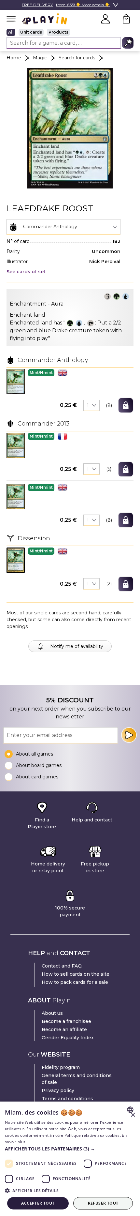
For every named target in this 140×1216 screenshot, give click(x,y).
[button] (16, 381)
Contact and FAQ (62, 966)
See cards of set (26, 272)
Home (14, 58)
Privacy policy (58, 1090)
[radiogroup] (70, 32)
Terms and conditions (67, 1099)
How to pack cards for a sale (75, 982)
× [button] (132, 1115)
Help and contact (92, 820)
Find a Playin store (42, 823)
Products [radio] (58, 32)
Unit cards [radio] (31, 32)
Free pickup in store (95, 867)
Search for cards (77, 58)
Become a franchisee (66, 1021)
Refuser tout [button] (103, 1203)
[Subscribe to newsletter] (129, 735)
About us (52, 1013)
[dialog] (70, 1159)
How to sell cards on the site (75, 974)
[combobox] (63, 227)
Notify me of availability (76, 646)
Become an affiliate (64, 1029)
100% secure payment (70, 911)
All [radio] (11, 32)
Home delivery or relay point (48, 867)
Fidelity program (61, 1067)
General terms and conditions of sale (77, 1079)
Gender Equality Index (68, 1038)
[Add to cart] (125, 405)
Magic (40, 58)
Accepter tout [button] (37, 1203)
